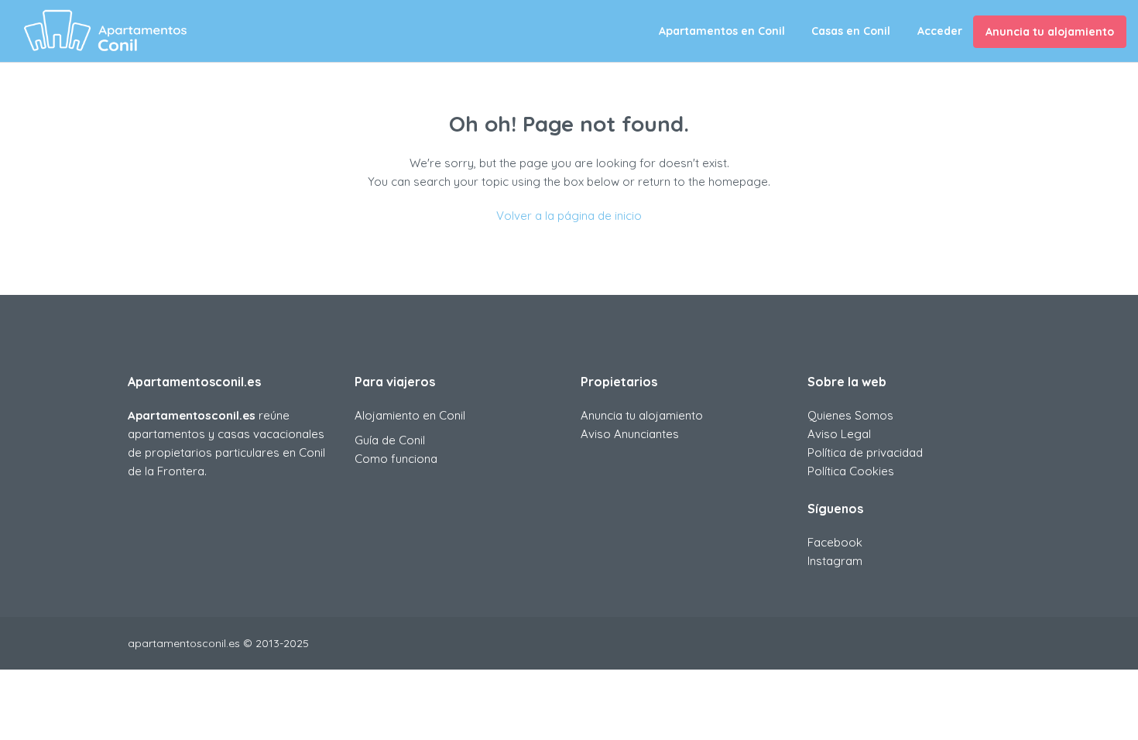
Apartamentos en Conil (722, 31)
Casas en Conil (850, 31)
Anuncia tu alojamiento (1049, 32)
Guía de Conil (390, 440)
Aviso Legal (839, 434)
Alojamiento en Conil (410, 415)
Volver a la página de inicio (569, 215)
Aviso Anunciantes (630, 434)
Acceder (939, 31)
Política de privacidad (865, 452)
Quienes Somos (850, 415)
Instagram (834, 560)
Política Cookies (850, 471)
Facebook (834, 542)
